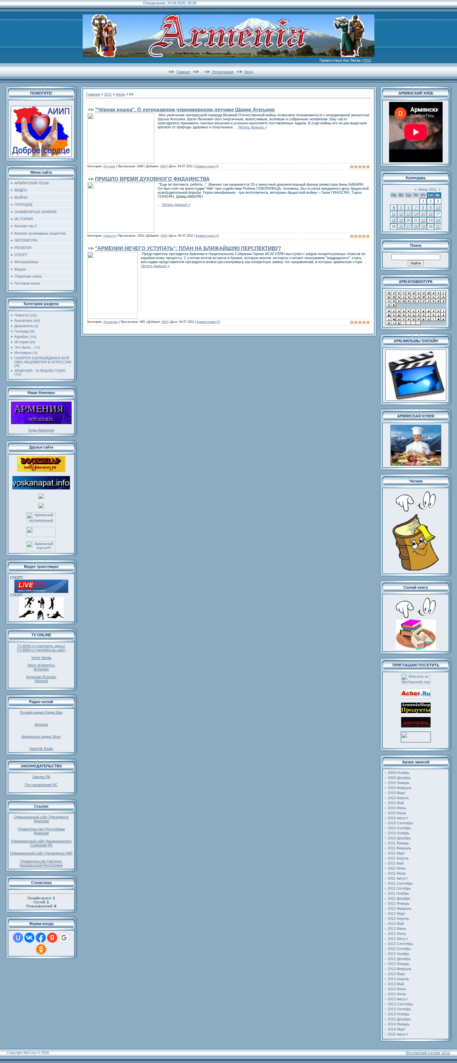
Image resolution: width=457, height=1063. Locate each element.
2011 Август (398, 878)
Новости (21, 315)
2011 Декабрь (399, 898)
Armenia (41, 724)
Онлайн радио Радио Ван (41, 712)
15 (423, 214)
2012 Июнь (397, 929)
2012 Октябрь (399, 949)
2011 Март (396, 853)
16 (431, 214)
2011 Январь (398, 843)
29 (423, 227)
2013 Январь (398, 964)
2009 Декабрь (399, 778)
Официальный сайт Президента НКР (41, 853)
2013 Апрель (398, 979)
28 (416, 227)
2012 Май (396, 924)
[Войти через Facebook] (41, 938)
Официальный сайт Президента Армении (41, 819)
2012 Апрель (398, 919)
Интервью (22, 353)
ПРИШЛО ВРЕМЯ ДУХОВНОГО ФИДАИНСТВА (152, 179)
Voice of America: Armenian (41, 667)
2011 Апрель (398, 858)
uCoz (446, 1053)
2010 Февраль (400, 788)
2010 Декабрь (399, 838)
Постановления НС (41, 785)
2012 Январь (398, 903)
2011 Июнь (397, 868)
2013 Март (396, 974)
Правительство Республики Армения (41, 831)
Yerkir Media (41, 658)
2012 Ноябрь (398, 954)
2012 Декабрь (399, 959)
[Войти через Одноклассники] (41, 949)
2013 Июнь (397, 989)
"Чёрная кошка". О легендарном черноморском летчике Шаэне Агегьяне (185, 109)
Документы (23, 326)
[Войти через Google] (64, 937)
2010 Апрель (398, 798)
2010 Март (396, 793)
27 (408, 227)
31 (438, 227)
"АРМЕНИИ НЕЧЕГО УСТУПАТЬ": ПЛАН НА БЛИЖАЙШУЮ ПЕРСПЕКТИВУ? (188, 248)
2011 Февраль (399, 848)
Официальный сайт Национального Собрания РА (41, 843)
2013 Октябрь (399, 1009)
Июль (120, 94)
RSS (367, 60)
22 (423, 220)
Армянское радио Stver (41, 736)
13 (408, 214)
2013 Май (396, 984)
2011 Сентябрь (400, 883)
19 (401, 220)
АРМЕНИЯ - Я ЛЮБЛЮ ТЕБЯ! (40, 371)
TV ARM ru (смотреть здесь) (41, 646)
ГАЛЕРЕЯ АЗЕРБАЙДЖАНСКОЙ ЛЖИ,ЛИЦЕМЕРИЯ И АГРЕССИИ (42, 360)
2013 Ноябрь (398, 1014)
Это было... (23, 347)
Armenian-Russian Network (41, 679)
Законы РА (41, 777)
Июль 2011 (428, 189)
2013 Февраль (400, 969)
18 (394, 220)
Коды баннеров (41, 430)
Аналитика (23, 320)
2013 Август (398, 999)
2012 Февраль (400, 908)
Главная (183, 72)
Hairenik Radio (41, 749)
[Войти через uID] (18, 938)
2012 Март (396, 913)
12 (401, 214)
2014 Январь (398, 1024)
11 (393, 214)
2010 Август (398, 818)
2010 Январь (398, 783)
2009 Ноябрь (398, 773)
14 (416, 214)
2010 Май (396, 803)
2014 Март (396, 1029)
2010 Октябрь (399, 828)
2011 (108, 94)
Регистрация (223, 72)
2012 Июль (397, 934)
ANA (163, 166)
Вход (249, 72)
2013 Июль (397, 994)
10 (438, 207)
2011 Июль (397, 873)
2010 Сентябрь (400, 823)
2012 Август (398, 939)
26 (401, 227)
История (21, 342)
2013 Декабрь (399, 1019)
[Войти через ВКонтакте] (29, 938)
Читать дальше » (252, 127)
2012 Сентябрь (400, 944)
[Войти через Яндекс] (52, 938)
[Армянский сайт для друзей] (416, 697)
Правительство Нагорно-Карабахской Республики (41, 863)
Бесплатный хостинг (423, 1053)
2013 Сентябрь (400, 1004)
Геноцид (21, 331)
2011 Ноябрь (398, 893)
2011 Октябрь (399, 888)
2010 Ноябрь (398, 833)
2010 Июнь (397, 808)
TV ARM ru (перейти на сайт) (41, 650)
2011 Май (395, 863)
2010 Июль (397, 813)
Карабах (21, 337)
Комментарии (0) (207, 166)
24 (438, 220)
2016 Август (398, 1034)
